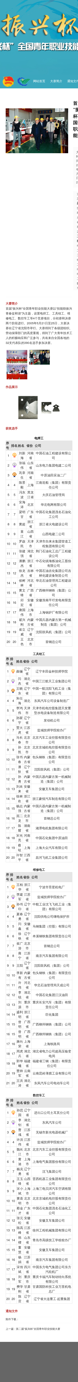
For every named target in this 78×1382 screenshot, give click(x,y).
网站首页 (39, 81)
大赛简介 (56, 81)
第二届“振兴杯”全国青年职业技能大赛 (38, 1329)
